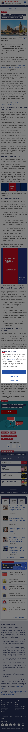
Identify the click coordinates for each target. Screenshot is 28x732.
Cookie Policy (11, 360)
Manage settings (14, 380)
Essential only (14, 376)
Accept (14, 372)
